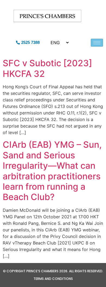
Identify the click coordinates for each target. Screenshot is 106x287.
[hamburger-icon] (97, 43)
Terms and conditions (53, 278)
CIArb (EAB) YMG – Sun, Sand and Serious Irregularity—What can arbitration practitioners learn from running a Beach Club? (52, 170)
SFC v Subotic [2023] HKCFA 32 (47, 68)
